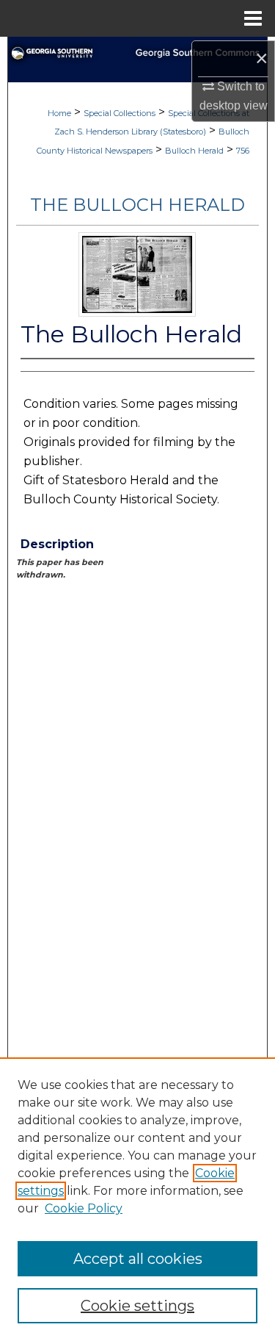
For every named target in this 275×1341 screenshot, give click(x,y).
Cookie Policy (83, 1208)
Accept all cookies (137, 1259)
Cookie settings (137, 1306)
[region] (137, 1199)
